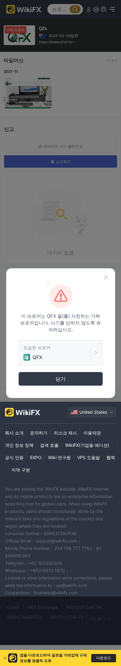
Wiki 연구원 (59, 457)
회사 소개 (14, 432)
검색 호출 (49, 445)
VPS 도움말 (88, 457)
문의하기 (38, 432)
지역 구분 (20, 469)
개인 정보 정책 (19, 445)
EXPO (36, 457)
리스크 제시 (65, 432)
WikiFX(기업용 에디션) (87, 445)
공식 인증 (14, 457)
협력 (110, 457)
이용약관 (92, 432)
